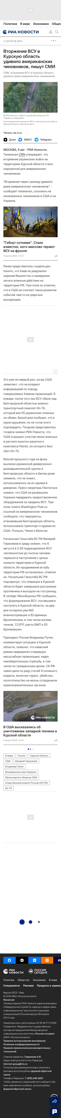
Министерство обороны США (21, 777)
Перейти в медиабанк (14, 118)
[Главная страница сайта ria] (20, 32)
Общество (23, 980)
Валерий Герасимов (26, 761)
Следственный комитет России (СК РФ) (26, 782)
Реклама (28, 985)
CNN (22, 154)
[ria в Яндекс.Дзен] (22, 960)
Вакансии (8, 999)
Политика (8, 980)
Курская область (39, 755)
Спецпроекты (11, 985)
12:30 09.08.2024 (12, 41)
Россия (21, 755)
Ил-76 (8, 788)
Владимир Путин (14, 766)
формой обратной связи (17, 1089)
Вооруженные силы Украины (20, 772)
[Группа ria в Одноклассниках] (47, 960)
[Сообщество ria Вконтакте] (34, 960)
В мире (9, 755)
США (8, 761)
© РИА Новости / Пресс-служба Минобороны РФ (26, 115)
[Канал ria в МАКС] (9, 960)
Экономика (39, 980)
